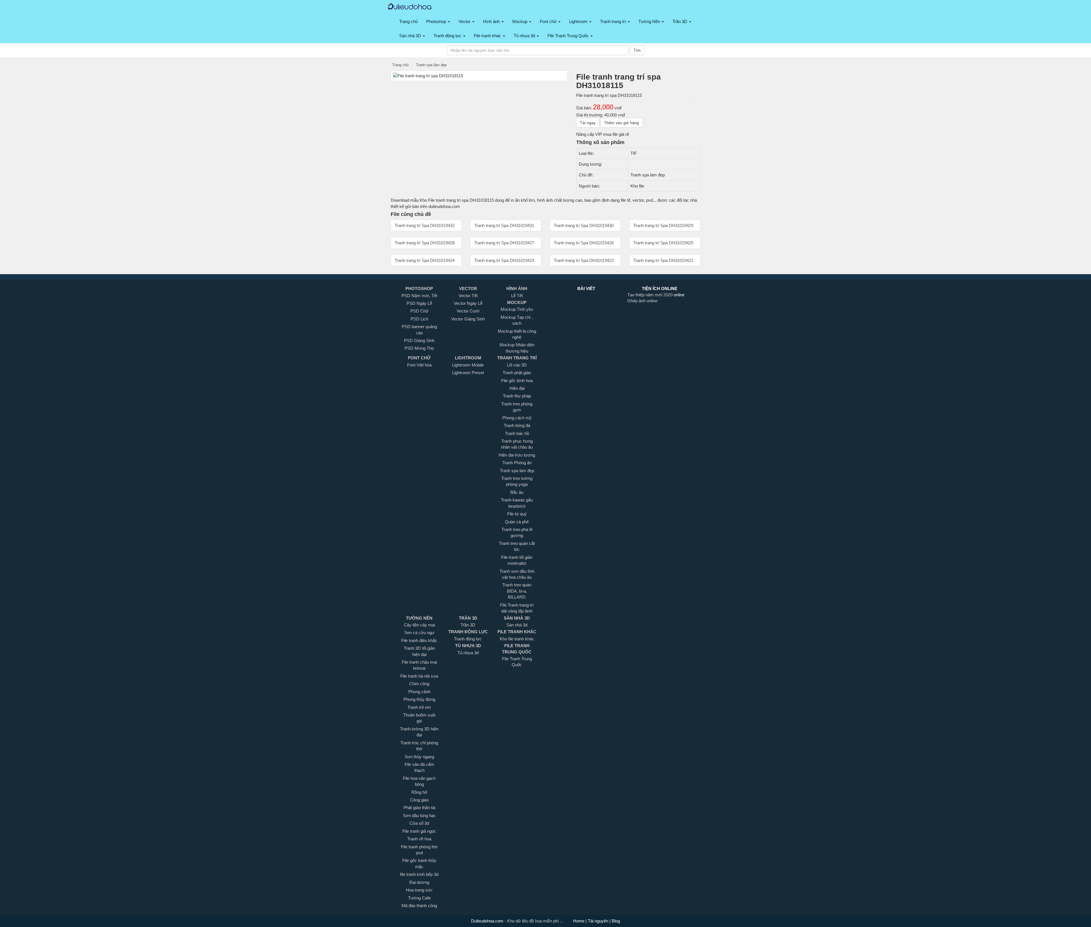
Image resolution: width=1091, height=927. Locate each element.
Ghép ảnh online (642, 300)
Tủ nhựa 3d (525, 35)
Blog (615, 920)
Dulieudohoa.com (488, 920)
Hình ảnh (492, 21)
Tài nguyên (598, 920)
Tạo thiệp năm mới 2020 (650, 294)
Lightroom (579, 21)
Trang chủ (408, 21)
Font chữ (549, 21)
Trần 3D (680, 21)
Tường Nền (649, 21)
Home (579, 920)
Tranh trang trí (613, 21)
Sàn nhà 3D (410, 35)
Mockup (520, 21)
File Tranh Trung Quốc (568, 35)
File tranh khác (488, 35)
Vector (465, 21)
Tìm (637, 50)
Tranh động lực (448, 35)
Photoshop (436, 21)
